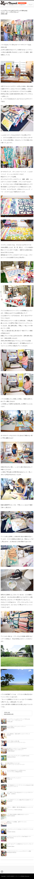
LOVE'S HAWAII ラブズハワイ (13, 876)
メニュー (31, 4)
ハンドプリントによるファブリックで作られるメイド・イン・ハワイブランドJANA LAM (18, 720)
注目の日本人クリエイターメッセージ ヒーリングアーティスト (16, 764)
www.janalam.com (8, 714)
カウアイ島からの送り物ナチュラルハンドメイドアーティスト (16, 742)
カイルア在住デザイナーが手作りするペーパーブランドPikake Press (16, 771)
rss (2, 871)
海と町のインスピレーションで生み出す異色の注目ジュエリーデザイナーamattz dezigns (17, 750)
